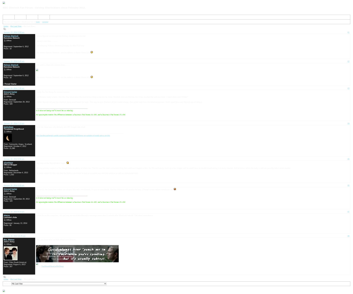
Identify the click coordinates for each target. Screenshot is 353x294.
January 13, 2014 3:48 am (14, 61)
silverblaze (8, 163)
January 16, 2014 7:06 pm (14, 88)
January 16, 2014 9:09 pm (14, 185)
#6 (348, 185)
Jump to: (7, 284)
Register (30, 18)
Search (18, 18)
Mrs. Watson (9, 240)
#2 (348, 61)
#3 (348, 88)
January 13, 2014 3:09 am (14, 32)
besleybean (8, 127)
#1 (348, 32)
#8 (348, 236)
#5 (348, 159)
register (45, 22)
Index (6, 18)
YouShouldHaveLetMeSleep (52, 266)
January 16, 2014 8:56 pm (14, 159)
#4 (348, 123)
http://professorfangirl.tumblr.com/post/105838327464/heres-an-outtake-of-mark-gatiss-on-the (73, 135)
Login (41, 18)
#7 (348, 212)
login (38, 22)
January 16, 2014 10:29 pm (14, 236)
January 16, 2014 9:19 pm (14, 212)
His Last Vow (15, 26)
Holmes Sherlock (11, 36)
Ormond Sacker (10, 92)
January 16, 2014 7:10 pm (14, 123)
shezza (7, 215)
